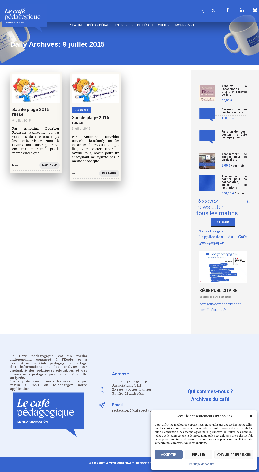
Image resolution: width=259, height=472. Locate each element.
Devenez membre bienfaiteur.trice (234, 111)
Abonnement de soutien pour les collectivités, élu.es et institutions (234, 182)
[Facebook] (228, 10)
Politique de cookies (201, 464)
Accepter (168, 454)
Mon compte (185, 25)
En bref (121, 25)
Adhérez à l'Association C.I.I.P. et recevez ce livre (234, 90)
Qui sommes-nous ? (210, 391)
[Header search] (202, 10)
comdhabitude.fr (212, 310)
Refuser (198, 454)
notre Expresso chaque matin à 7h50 (48, 383)
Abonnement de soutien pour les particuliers (234, 157)
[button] (251, 416)
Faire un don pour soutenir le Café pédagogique (234, 134)
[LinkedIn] (242, 10)
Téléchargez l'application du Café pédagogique (223, 237)
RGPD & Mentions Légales (116, 463)
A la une (76, 25)
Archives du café (210, 399)
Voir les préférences (234, 454)
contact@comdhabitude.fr (220, 304)
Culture (164, 25)
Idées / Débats (99, 25)
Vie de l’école (142, 25)
